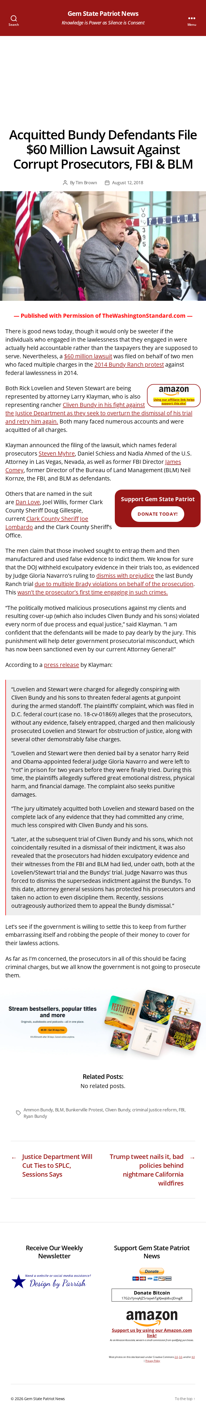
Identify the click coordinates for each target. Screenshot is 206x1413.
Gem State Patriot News (103, 13)
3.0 (180, 1357)
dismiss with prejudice (125, 575)
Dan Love (28, 502)
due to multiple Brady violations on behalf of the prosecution (114, 584)
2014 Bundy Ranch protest (129, 364)
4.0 (193, 1357)
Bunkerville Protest (84, 1110)
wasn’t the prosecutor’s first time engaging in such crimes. (92, 592)
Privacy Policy (152, 1361)
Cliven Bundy (117, 1110)
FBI (182, 1110)
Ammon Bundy (38, 1110)
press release (61, 664)
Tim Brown (86, 183)
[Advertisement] (103, 76)
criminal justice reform (154, 1110)
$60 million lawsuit (88, 356)
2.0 (176, 1357)
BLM (59, 1110)
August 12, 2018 (127, 183)
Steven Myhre (57, 453)
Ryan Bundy (35, 1116)
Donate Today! (158, 514)
